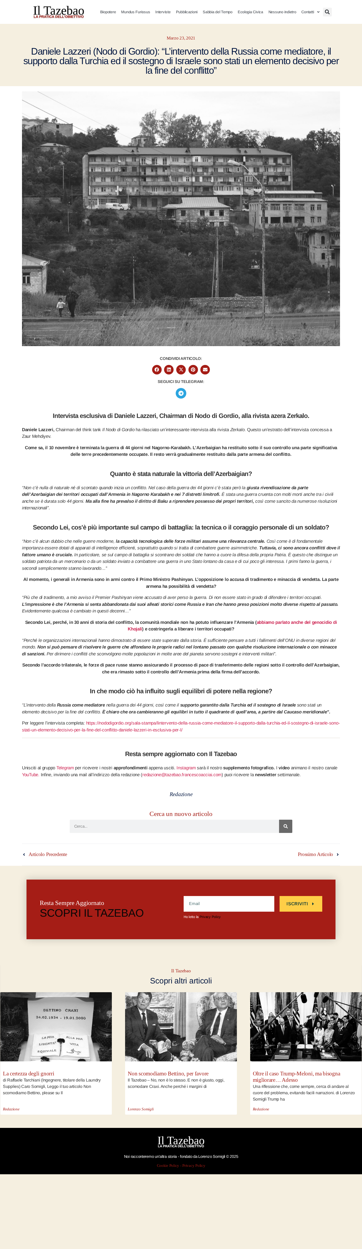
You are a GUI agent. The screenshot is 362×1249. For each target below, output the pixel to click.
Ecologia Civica (250, 12)
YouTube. (30, 774)
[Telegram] (181, 393)
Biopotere (108, 12)
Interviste (162, 12)
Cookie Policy (168, 1165)
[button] (327, 12)
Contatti (307, 12)
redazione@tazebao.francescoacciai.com (182, 774)
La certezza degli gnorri (28, 1074)
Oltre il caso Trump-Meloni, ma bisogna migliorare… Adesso (296, 1077)
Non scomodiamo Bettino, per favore (168, 1074)
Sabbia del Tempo (217, 12)
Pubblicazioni (187, 12)
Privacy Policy (210, 917)
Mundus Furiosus (135, 12)
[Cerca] (285, 826)
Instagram (186, 767)
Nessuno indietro (282, 12)
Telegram (65, 767)
